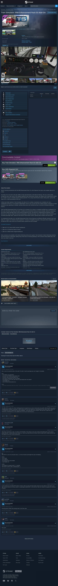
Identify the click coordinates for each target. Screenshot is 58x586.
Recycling (18, 562)
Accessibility (29, 557)
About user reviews (5, 333)
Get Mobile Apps (41, 557)
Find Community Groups (7, 146)
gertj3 (6, 518)
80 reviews (12, 478)
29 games (6, 500)
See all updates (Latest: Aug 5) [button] (10, 303)
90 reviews (12, 400)
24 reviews (12, 500)
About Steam (5, 555)
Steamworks (5, 560)
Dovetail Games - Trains (27, 42)
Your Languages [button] (8, 352)
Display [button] (36, 348)
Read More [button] (53, 387)
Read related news (6, 142)
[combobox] (42, 6)
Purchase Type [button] (13, 348)
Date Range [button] (29, 348)
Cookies (28, 562)
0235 (6, 476)
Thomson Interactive (26, 40)
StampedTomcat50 (9, 422)
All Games (3, 9)
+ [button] (7, 45)
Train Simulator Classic (32, 9)
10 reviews (12, 363)
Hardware (18, 560)
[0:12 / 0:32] (29, 62)
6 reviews (11, 445)
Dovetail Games (20, 125)
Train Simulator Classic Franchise (20, 9)
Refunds (28, 564)
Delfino (6, 398)
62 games (6, 445)
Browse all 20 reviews (29, 538)
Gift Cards (5, 564)
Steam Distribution (6, 562)
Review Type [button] (4, 348)
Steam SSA (5, 557)
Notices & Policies (30, 560)
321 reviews (7, 424)
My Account (40, 562)
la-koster (7, 362)
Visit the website (6, 129)
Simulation (4, 45)
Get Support (40, 560)
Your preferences (13, 333)
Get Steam (40, 555)
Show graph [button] (52, 348)
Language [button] (22, 348)
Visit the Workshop (6, 144)
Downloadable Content (42, 9)
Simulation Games (9, 9)
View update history (7, 140)
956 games (7, 478)
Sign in (2, 86)
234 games (7, 400)
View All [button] (54, 278)
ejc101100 (7, 499)
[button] (3, 6)
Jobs (17, 557)
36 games (6, 363)
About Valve (18, 555)
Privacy (27, 555)
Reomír (6, 444)
